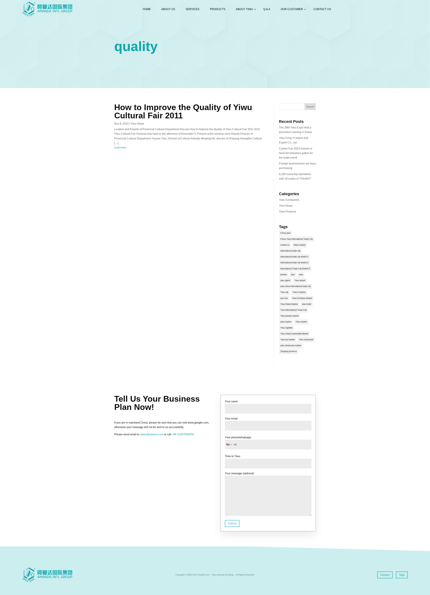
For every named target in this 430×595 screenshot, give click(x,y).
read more (120, 147)
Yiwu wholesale (306, 339)
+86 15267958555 (183, 434)
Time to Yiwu (232, 456)
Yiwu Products (287, 211)
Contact (385, 574)
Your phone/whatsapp (238, 437)
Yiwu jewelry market (289, 316)
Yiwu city (284, 292)
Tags (402, 574)
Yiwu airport (299, 280)
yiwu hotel (306, 304)
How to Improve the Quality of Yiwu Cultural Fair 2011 (183, 111)
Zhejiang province (288, 351)
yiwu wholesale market (290, 345)
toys (293, 274)
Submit (232, 523)
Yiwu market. (301, 322)
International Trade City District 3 (295, 268)
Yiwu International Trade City (293, 310)
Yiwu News (137, 123)
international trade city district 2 (294, 262)
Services (193, 9)
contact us (285, 245)
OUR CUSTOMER (292, 9)
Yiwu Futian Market (289, 304)
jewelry (283, 274)
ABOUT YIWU (244, 9)
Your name (231, 401)
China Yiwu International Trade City (296, 239)
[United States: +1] (229, 444)
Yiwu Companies (289, 199)
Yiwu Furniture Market (302, 298)
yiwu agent (285, 280)
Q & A (266, 9)
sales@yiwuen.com (151, 434)
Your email (231, 418)
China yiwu (285, 233)
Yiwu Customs (299, 292)
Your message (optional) (239, 473)
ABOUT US (168, 9)
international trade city (290, 251)
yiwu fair (284, 298)
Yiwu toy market (287, 339)
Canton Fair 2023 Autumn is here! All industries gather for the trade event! (296, 153)
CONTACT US (322, 9)
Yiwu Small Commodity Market (294, 334)
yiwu (301, 274)
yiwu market (285, 322)
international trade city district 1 (294, 257)
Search (310, 106)
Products (217, 9)
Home (147, 9)
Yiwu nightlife (286, 328)
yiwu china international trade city (295, 286)
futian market (300, 245)
